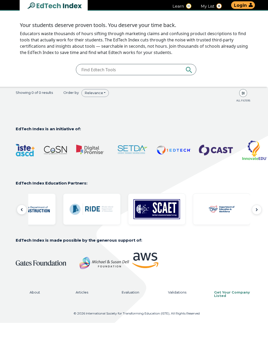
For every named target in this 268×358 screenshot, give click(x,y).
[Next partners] (257, 210)
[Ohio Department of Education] (221, 209)
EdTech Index (58, 6)
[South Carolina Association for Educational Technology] (156, 209)
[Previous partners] (22, 210)
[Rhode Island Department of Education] (92, 209)
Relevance (94, 93)
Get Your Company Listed (232, 294)
